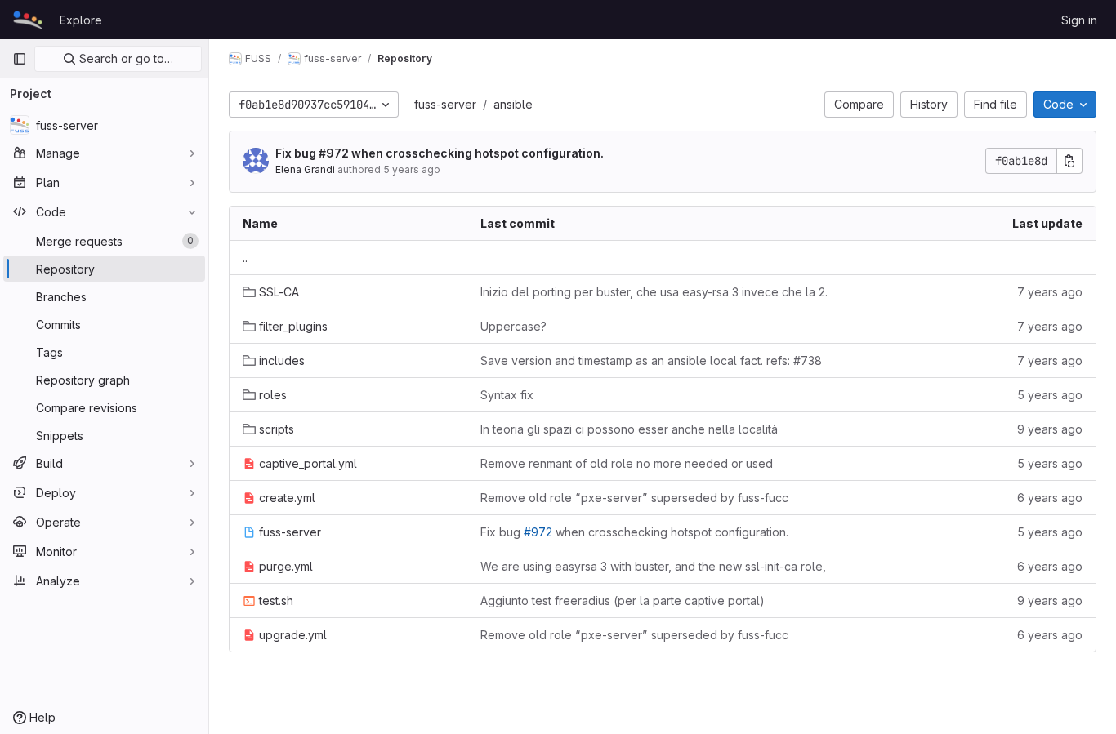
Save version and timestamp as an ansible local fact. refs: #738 (651, 360)
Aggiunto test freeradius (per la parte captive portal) (622, 600)
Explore (81, 20)
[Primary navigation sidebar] (20, 59)
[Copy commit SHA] (1069, 161)
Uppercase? (513, 326)
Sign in (1079, 20)
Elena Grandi (305, 169)
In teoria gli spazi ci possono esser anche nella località (629, 429)
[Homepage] (28, 20)
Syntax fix (506, 395)
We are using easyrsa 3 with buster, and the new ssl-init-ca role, (653, 566)
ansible (513, 104)
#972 (334, 153)
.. (245, 258)
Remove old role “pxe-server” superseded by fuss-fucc (634, 498)
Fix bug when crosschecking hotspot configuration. (439, 153)
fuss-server (445, 104)
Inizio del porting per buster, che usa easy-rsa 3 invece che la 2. (654, 292)
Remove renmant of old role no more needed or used (626, 463)
